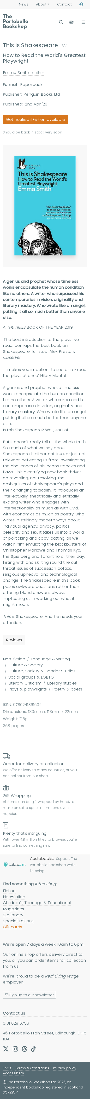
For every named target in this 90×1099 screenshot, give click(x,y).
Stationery (13, 915)
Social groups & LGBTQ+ (32, 677)
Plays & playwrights (27, 689)
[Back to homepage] (15, 22)
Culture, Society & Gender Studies (41, 671)
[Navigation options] (82, 22)
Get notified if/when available (35, 119)
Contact (64, 4)
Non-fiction (14, 659)
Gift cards (12, 927)
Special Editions (18, 921)
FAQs (7, 1068)
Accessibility (13, 1073)
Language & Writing (50, 659)
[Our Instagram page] (15, 1049)
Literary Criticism (25, 683)
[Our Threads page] (24, 1049)
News (23, 4)
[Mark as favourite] (64, 45)
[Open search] (61, 22)
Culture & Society (25, 665)
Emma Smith (23, 72)
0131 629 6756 (16, 1023)
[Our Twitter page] (6, 1049)
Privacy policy (64, 1068)
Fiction (9, 891)
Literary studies (62, 683)
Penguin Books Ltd (42, 94)
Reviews (14, 640)
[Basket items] (72, 22)
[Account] (81, 4)
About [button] (41, 4)
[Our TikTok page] (33, 1049)
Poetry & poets (67, 689)
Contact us (14, 1013)
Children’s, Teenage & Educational (37, 903)
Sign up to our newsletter (31, 995)
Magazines (13, 909)
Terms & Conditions (32, 1068)
